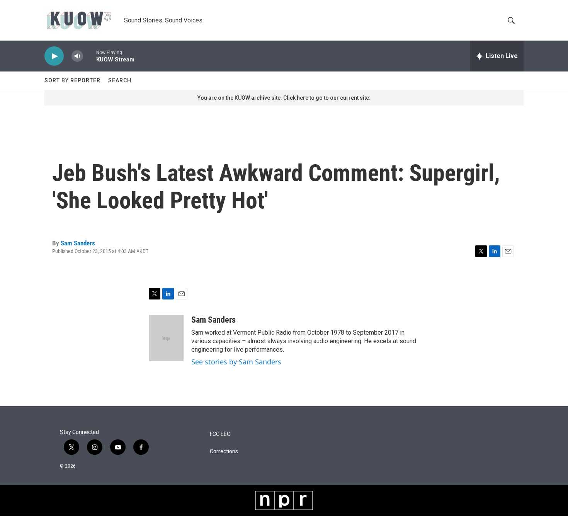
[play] (54, 56)
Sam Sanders (78, 243)
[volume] (77, 56)
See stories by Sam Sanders (236, 361)
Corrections (224, 451)
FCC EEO (220, 434)
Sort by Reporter (72, 80)
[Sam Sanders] (166, 338)
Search (119, 80)
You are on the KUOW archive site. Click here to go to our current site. (284, 98)
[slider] (89, 56)
